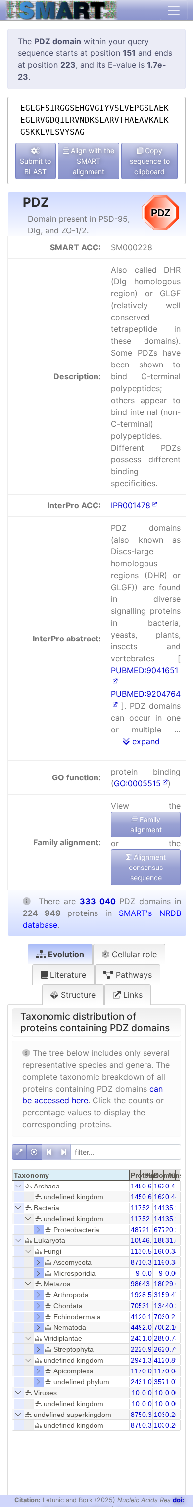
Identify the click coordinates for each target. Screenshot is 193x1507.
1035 (162, 1414)
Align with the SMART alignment (91, 161)
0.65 (149, 1186)
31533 (164, 1295)
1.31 (149, 1360)
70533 (140, 1306)
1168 (161, 1262)
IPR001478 (130, 505)
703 (160, 1317)
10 (136, 1393)
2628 (162, 1349)
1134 (138, 1251)
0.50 (149, 1251)
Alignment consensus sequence (147, 867)
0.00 (149, 1273)
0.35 (172, 1262)
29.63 (174, 1284)
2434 (138, 1338)
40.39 (174, 1306)
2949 (138, 1360)
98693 (140, 1284)
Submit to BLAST (35, 166)
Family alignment (146, 824)
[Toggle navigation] (174, 10)
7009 (162, 1327)
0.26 (172, 1414)
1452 (138, 1186)
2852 (162, 1338)
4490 (138, 1327)
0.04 (172, 1371)
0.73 (172, 1338)
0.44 (172, 1186)
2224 (138, 1349)
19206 (140, 1295)
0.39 (149, 1262)
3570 (162, 1382)
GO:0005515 (137, 783)
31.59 (174, 1240)
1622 (162, 1186)
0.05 (149, 1371)
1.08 (149, 1338)
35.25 (174, 1208)
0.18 (149, 1317)
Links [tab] (132, 995)
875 (137, 1414)
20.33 (174, 1229)
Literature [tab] (67, 975)
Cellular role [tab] (133, 954)
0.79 (172, 1349)
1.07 (172, 1382)
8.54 (149, 1295)
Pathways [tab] (132, 975)
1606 (162, 1251)
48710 (140, 1229)
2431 (138, 1382)
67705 (164, 1229)
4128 (162, 1360)
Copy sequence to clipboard (150, 161)
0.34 (172, 1251)
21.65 (151, 1229)
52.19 (151, 1208)
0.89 (172, 1360)
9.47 (172, 1295)
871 (137, 1262)
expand (145, 741)
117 (136, 1371)
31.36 (151, 1306)
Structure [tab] (77, 995)
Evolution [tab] (65, 954)
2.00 (149, 1327)
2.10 (172, 1327)
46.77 (151, 1240)
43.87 (151, 1284)
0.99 (149, 1349)
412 (137, 1317)
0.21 (172, 1317)
